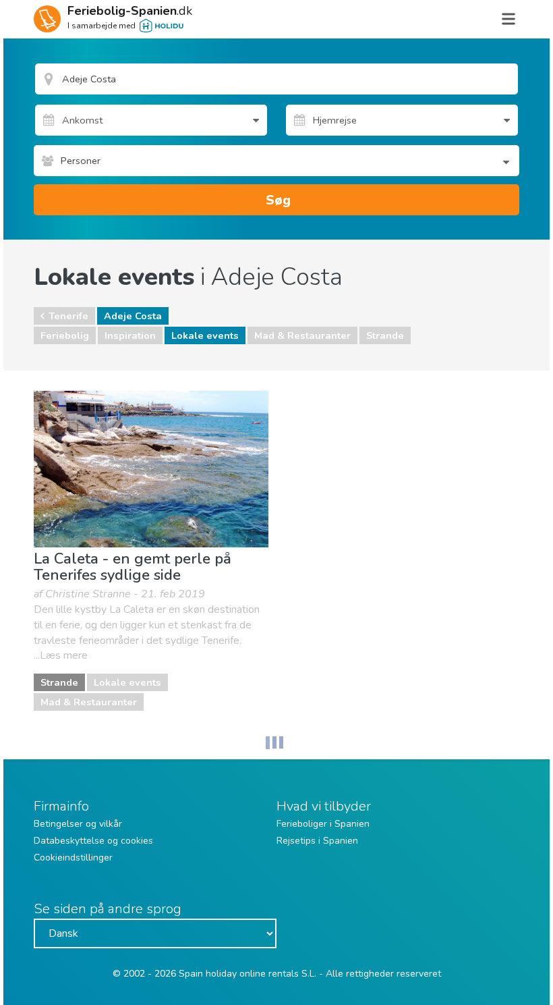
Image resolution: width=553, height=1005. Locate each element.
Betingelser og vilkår (78, 823)
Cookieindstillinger (73, 857)
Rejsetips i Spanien (317, 840)
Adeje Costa (133, 316)
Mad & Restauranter (302, 335)
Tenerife (68, 316)
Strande (385, 335)
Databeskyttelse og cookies (93, 840)
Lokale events (205, 335)
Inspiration (130, 335)
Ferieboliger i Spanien (323, 823)
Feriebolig (64, 335)
